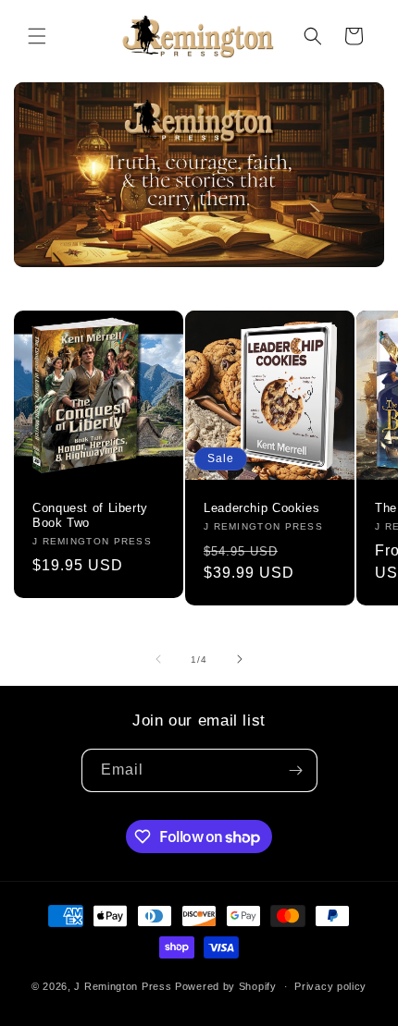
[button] (37, 36)
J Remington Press (122, 986)
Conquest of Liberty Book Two (90, 516)
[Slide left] (158, 659)
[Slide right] (239, 659)
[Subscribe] (296, 770)
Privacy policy (330, 986)
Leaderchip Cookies (261, 508)
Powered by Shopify (226, 986)
